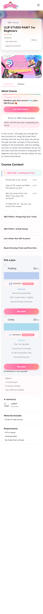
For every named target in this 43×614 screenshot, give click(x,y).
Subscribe (24, 587)
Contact (8, 505)
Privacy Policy (9, 501)
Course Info (8, 84)
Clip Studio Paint (11, 41)
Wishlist (34, 40)
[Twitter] (21, 487)
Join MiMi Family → (21, 109)
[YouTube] (34, 487)
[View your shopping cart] (26, 5)
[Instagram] (15, 487)
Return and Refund (11, 508)
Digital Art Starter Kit (13, 46)
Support (8, 498)
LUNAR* (14, 404)
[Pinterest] (28, 485)
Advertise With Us (11, 511)
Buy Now (21, 311)
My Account (9, 495)
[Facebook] (8, 487)
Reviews (21, 84)
